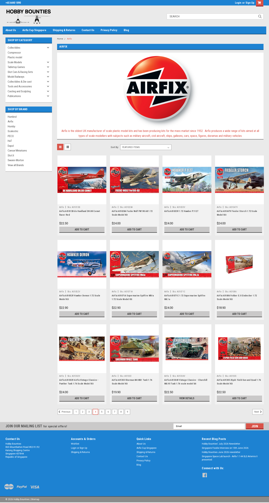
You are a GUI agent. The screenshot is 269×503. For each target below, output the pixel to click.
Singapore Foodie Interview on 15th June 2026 (225, 448)
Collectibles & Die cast (20, 81)
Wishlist (75, 444)
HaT (10, 141)
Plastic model (15, 57)
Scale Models (15, 62)
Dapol (11, 145)
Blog (126, 30)
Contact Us (88, 30)
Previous (65, 412)
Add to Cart (82, 229)
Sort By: (115, 147)
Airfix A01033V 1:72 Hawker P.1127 (181, 211)
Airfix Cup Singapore (34, 30)
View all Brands (16, 165)
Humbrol (12, 116)
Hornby (11, 126)
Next (256, 412)
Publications (14, 96)
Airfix (10, 121)
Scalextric (13, 131)
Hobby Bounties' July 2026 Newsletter (221, 444)
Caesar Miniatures (17, 150)
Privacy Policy (109, 30)
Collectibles (14, 47)
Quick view (82, 201)
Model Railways (16, 76)
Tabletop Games (16, 67)
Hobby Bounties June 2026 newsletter (221, 452)
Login (238, 2)
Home (60, 39)
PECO (11, 136)
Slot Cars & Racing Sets (20, 72)
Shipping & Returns (64, 30)
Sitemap (35, 499)
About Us (10, 30)
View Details (186, 398)
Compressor (14, 52)
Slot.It (11, 155)
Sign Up (250, 2)
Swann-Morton (16, 160)
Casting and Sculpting (19, 91)
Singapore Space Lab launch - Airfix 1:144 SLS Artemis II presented (229, 458)
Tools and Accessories (20, 86)
